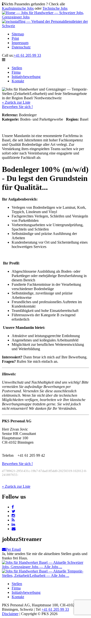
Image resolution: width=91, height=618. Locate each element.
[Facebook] (13, 507)
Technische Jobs (54, 8)
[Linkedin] (13, 524)
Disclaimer (10, 614)
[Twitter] (13, 511)
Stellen (17, 68)
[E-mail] (14, 529)
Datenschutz (21, 47)
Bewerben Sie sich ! (17, 107)
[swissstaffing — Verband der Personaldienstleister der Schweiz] (45, 26)
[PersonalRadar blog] (13, 520)
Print (15, 38)
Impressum (20, 43)
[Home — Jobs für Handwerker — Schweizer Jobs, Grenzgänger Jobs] (45, 17)
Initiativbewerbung (26, 77)
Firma (16, 72)
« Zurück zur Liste (16, 102)
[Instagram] (13, 516)
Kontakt (18, 81)
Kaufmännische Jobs (18, 8)
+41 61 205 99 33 (27, 55)
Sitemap (18, 34)
